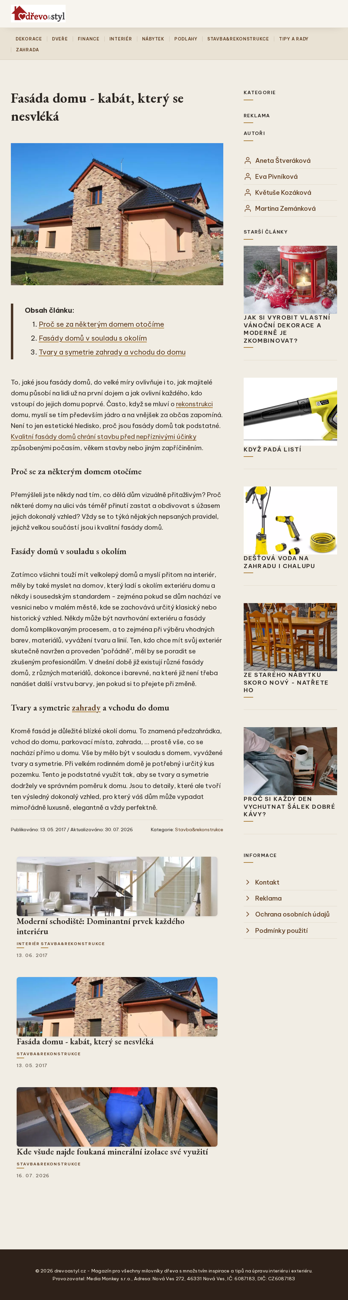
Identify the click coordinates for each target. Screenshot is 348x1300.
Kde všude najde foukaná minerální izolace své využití (112, 1151)
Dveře (60, 38)
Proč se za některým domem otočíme (101, 324)
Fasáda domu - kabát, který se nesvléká (85, 1041)
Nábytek (153, 38)
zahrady (86, 707)
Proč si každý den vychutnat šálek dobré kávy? (290, 806)
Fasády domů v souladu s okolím (93, 338)
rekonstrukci (194, 404)
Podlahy (185, 38)
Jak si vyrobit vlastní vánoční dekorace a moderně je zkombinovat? (287, 329)
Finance (89, 38)
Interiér (120, 38)
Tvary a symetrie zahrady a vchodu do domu (112, 352)
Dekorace (29, 38)
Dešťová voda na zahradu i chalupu (279, 561)
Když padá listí (273, 449)
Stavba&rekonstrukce (238, 38)
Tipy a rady (294, 38)
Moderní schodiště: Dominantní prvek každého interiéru (101, 926)
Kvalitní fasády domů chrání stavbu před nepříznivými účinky (103, 436)
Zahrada (27, 49)
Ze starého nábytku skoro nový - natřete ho (286, 682)
